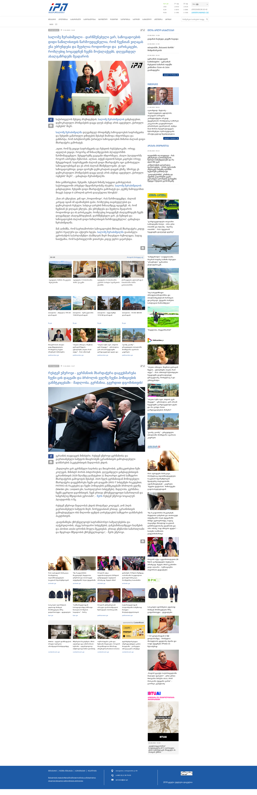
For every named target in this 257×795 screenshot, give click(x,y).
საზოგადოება (90, 19)
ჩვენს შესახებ (66, 771)
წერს (99, 496)
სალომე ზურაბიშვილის (111, 119)
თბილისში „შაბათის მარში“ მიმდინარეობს (161, 48)
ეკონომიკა (125, 19)
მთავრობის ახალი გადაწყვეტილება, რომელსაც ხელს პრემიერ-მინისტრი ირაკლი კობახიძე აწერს (58, 349)
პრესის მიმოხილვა (158, 145)
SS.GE (52, 257)
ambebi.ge (52, 583)
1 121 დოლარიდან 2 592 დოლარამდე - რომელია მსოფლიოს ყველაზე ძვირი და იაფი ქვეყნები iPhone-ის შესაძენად (162, 641)
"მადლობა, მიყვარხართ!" (159, 330)
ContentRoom (139, 623)
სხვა (51, 24)
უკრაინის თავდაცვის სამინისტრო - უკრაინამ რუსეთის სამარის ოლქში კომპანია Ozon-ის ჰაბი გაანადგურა (160, 64)
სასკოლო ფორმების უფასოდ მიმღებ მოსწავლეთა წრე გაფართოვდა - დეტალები (59, 608)
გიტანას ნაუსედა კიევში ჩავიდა (163, 39)
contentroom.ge (54, 652)
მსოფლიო (102, 19)
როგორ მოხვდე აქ (135, 257)
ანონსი (168, 19)
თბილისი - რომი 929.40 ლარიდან (132, 314)
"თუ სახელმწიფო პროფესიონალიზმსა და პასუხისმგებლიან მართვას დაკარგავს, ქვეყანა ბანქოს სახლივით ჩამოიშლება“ (161, 298)
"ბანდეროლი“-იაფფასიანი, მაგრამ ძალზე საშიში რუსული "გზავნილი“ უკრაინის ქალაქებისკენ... (162, 261)
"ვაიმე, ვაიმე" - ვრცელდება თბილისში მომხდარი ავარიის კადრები (132, 348)
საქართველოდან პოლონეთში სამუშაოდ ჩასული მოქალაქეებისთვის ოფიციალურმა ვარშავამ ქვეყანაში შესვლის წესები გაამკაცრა (133, 612)
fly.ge (50, 323)
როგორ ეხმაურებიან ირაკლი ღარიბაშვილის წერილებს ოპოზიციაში (107, 607)
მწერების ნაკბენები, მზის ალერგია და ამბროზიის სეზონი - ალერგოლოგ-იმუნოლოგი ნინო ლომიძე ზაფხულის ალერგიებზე (84, 646)
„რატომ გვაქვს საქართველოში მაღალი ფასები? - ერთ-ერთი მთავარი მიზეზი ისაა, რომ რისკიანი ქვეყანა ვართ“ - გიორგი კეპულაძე (162, 678)
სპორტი (136, 19)
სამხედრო (147, 19)
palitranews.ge (102, 615)
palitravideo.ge (53, 355)
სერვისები (80, 771)
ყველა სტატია (170, 138)
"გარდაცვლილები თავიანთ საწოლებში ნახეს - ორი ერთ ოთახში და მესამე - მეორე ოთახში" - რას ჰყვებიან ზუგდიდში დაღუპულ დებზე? (161, 227)
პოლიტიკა (63, 19)
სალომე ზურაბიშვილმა (69, 132)
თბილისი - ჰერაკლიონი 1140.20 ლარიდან (83, 314)
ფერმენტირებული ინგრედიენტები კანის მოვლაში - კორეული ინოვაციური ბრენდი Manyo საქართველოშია (132, 646)
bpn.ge (165, 3)
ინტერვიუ (153, 84)
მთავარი (52, 19)
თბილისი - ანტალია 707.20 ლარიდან (59, 314)
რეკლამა (92, 771)
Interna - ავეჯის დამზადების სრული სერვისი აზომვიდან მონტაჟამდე (59, 644)
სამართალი (75, 19)
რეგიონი (114, 19)
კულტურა (158, 19)
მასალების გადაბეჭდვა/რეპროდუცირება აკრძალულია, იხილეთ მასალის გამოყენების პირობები (72, 779)
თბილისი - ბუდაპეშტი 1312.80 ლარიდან (106, 314)
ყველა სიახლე (170, 75)
